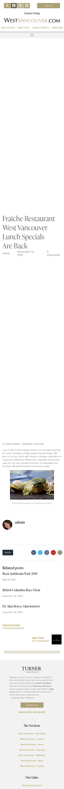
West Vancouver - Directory (32, 749)
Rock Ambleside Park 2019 (19, 573)
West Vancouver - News (32, 744)
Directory (23, 27)
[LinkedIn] (46, 552)
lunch (8, 552)
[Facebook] (33, 552)
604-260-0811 (39, 712)
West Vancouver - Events (32, 766)
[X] (40, 552)
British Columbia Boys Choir (21, 590)
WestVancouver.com (32, 785)
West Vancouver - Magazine (32, 755)
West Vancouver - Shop (32, 760)
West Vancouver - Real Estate (32, 733)
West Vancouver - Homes (32, 738)
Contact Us (32, 705)
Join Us (48, 5)
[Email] (59, 552)
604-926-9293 (25, 712)
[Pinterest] (53, 552)
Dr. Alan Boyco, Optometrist (21, 606)
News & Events (40, 27)
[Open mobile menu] (32, 35)
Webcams (57, 27)
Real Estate (8, 27)
